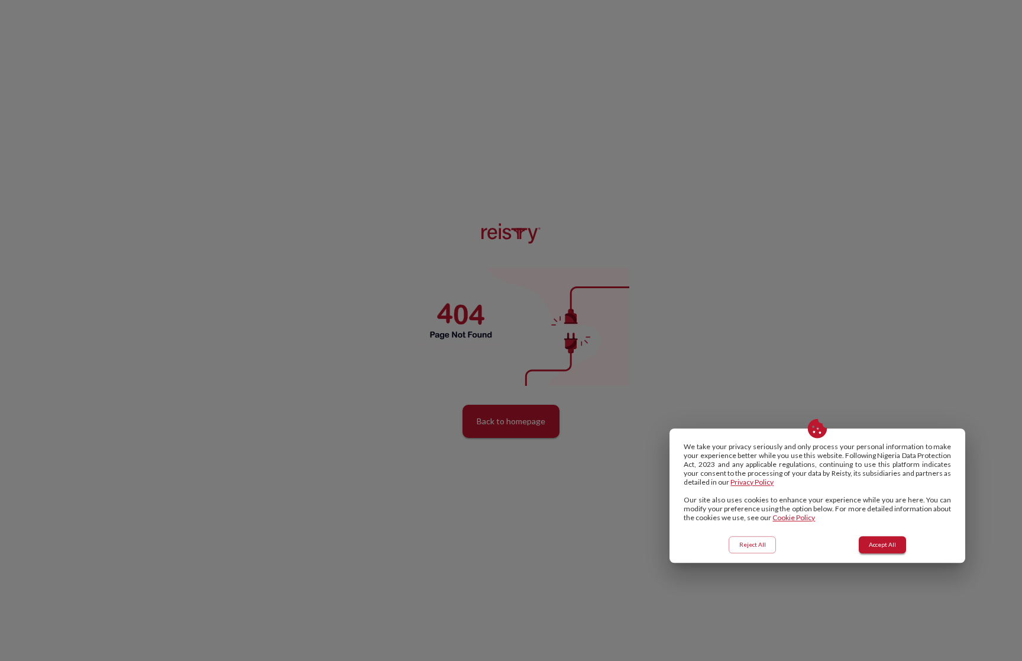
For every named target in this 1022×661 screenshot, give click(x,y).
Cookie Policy (793, 517)
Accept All (882, 544)
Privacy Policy (752, 482)
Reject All (752, 544)
